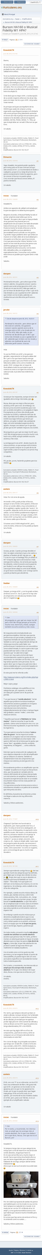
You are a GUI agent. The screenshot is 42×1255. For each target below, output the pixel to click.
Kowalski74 (8, 50)
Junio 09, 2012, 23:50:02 (10, 1121)
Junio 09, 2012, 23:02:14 (10, 1078)
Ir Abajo (5, 40)
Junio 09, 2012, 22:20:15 (10, 1008)
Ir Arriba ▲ (30, 1250)
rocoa (6, 195)
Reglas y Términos (19, 1250)
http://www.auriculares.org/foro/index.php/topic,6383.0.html (21, 678)
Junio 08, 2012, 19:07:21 (10, 313)
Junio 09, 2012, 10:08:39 (10, 587)
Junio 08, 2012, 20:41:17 (10, 492)
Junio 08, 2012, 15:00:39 (10, 199)
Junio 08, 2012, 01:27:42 (10, 54)
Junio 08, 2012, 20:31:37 (10, 392)
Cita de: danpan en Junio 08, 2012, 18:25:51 (20, 319)
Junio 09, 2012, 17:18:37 (10, 819)
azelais (6, 489)
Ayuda (11, 1250)
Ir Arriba (5, 1232)
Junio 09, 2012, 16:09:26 (10, 612)
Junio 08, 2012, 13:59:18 (10, 161)
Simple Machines (26, 1252)
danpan (7, 273)
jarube (6, 309)
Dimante (7, 157)
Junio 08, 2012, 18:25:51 (10, 277)
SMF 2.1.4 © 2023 (16, 1252)
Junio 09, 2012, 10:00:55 (10, 546)
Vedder (6, 583)
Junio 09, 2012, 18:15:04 (10, 866)
